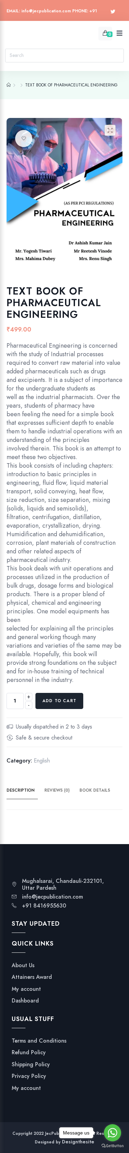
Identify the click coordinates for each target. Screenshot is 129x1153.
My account (26, 989)
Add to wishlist (23, 138)
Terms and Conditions (39, 1041)
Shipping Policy (31, 1064)
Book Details (94, 790)
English (42, 761)
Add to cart (59, 701)
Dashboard (25, 1001)
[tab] (25, 790)
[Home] (9, 85)
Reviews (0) (56, 790)
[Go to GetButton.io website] (112, 1146)
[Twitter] (112, 12)
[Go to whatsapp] (112, 1132)
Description (20, 790)
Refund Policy (29, 1052)
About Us (23, 965)
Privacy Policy (29, 1076)
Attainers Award (32, 977)
